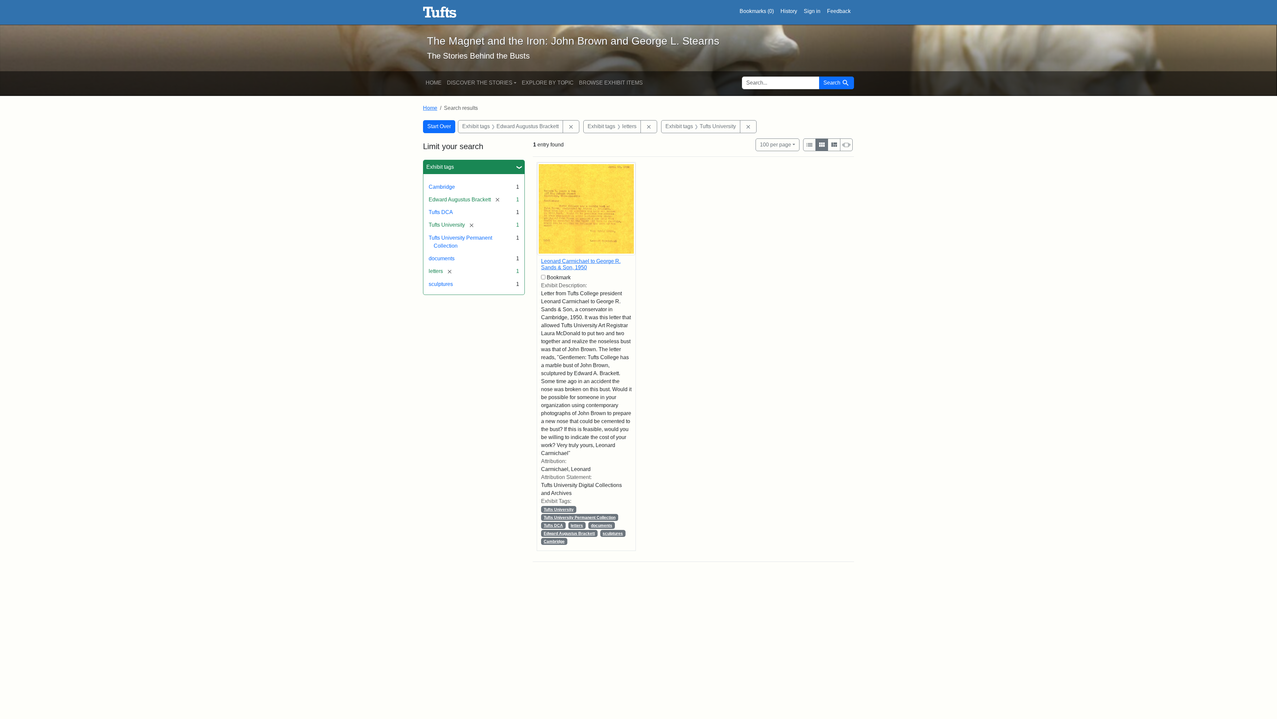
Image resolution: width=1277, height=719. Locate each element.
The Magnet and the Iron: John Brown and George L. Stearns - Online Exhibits (440, 12)
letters (577, 525)
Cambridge (442, 187)
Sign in (812, 11)
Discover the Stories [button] (479, 83)
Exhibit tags (440, 167)
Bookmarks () (757, 11)
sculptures (441, 284)
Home (434, 83)
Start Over (439, 126)
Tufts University (559, 509)
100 (775, 144)
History (788, 11)
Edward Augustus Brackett (569, 533)
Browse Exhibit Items (611, 83)
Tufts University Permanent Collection (580, 517)
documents (442, 258)
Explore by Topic (548, 83)
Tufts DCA (441, 212)
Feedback (839, 11)
